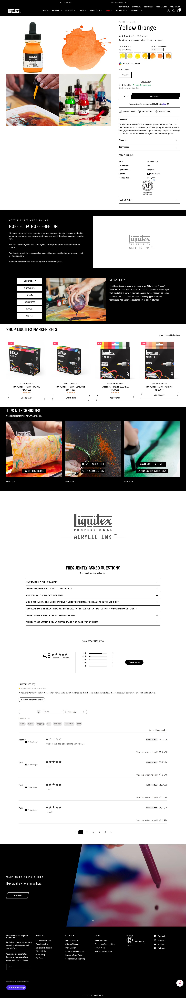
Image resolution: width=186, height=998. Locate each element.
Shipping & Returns (72, 944)
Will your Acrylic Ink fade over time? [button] (44, 595)
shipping (40, 724)
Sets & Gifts (95, 11)
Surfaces (69, 11)
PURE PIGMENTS (29, 288)
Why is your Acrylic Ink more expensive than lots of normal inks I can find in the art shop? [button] (72, 602)
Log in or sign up (146, 82)
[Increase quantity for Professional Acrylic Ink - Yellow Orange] (128, 96)
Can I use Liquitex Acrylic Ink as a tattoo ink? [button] (49, 588)
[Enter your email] (29, 967)
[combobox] (53, 712)
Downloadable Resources (74, 951)
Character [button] (123, 140)
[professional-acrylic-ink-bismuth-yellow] (122, 56)
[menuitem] (45, 11)
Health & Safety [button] (125, 200)
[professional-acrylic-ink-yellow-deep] (152, 56)
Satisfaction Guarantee (103, 951)
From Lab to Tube (42, 944)
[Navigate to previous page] (74, 832)
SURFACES (30, 309)
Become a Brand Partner (74, 955)
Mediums (56, 11)
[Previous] (60, 2)
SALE (108, 11)
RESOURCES (120, 11)
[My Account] (168, 11)
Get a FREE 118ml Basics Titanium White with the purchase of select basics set (116, 3)
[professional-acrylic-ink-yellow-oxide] (168, 56)
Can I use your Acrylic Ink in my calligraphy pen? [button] (50, 615)
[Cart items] (178, 11)
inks (48, 724)
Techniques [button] (124, 147)
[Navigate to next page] (111, 832)
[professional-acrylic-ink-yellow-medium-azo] (137, 56)
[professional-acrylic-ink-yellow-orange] (160, 56)
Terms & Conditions (102, 940)
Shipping (121, 88)
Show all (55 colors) (131, 63)
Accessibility (40, 954)
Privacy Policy (100, 948)
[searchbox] (27, 712)
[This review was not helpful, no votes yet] (165, 752)
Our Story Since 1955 (43, 940)
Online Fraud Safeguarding (75, 959)
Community (135, 11)
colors (22, 724)
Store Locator (70, 948)
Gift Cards (39, 958)
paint (79, 724)
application (69, 724)
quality (30, 724)
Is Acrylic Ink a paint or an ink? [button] (41, 582)
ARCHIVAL (29, 316)
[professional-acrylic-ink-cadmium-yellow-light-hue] (130, 56)
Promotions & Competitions (105, 944)
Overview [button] (123, 119)
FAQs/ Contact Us (72, 940)
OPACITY (30, 295)
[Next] (125, 2)
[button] (93, 995)
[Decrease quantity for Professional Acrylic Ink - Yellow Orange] (121, 96)
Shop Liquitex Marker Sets (169, 335)
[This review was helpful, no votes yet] (160, 752)
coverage (57, 724)
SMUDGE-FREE (30, 302)
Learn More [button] (139, 942)
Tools (81, 11)
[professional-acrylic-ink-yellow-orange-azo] (145, 56)
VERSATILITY (30, 281)
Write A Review (134, 662)
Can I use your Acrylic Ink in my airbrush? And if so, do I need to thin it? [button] (62, 622)
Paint (44, 11)
